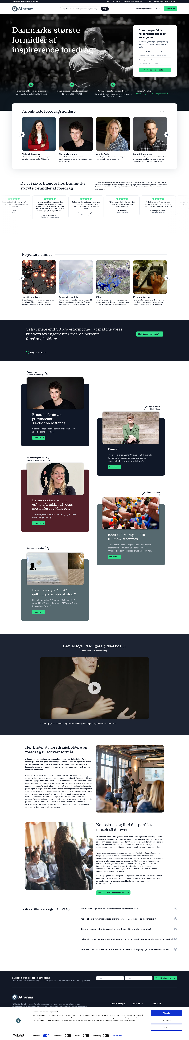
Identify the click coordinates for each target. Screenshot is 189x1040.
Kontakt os (170, 9)
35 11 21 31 (174, 1)
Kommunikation (141, 297)
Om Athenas (116, 1)
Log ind (148, 1)
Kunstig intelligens (32, 297)
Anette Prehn (103, 154)
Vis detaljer (117, 1036)
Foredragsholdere (144, 9)
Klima (99, 297)
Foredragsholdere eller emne (150, 52)
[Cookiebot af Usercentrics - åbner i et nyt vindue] (18, 1035)
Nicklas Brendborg (68, 154)
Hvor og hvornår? (145, 60)
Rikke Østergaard (31, 154)
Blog (107, 1)
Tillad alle (166, 1013)
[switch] (68, 1035)
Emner (157, 9)
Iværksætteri (137, 1004)
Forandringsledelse (69, 297)
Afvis (166, 1027)
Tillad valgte (166, 1020)
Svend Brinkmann (142, 154)
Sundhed (157, 1004)
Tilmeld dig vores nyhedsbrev (133, 1)
